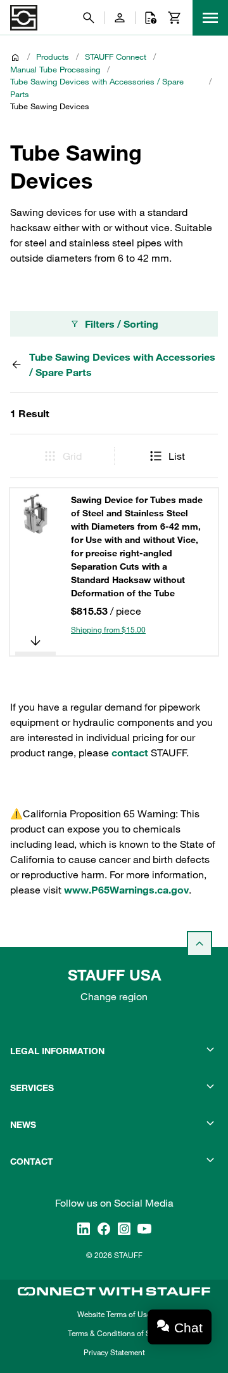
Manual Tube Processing (55, 69)
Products (52, 56)
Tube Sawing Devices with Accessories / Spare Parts (97, 87)
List (176, 456)
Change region (114, 996)
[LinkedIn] (83, 1229)
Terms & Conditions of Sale (114, 1333)
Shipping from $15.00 (108, 629)
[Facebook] (103, 1229)
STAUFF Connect (115, 56)
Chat (188, 1327)
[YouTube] (144, 1229)
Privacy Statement (114, 1352)
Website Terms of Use (114, 1314)
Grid (72, 456)
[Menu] (210, 18)
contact (129, 752)
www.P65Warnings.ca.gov (126, 889)
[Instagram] (124, 1229)
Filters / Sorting (121, 324)
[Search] (88, 17)
